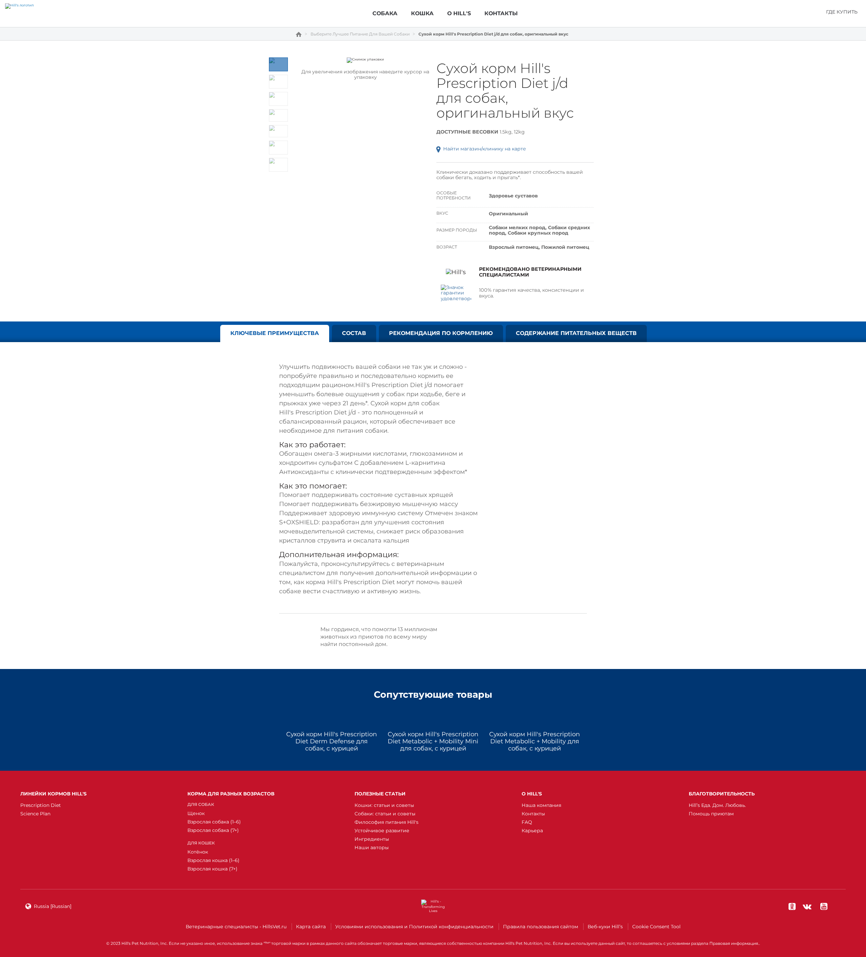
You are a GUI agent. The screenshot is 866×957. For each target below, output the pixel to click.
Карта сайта (311, 927)
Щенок (196, 813)
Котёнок (197, 852)
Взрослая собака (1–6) (214, 822)
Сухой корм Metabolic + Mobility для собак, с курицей (534, 741)
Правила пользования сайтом (540, 927)
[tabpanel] (365, 60)
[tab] (278, 64)
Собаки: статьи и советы (385, 814)
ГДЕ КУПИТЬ (842, 12)
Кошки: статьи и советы (384, 805)
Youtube (823, 906)
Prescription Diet (40, 805)
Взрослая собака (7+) (213, 830)
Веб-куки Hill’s (605, 927)
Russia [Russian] (52, 906)
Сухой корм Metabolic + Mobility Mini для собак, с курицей (433, 741)
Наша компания (541, 805)
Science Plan (35, 814)
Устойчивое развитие (382, 831)
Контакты (533, 814)
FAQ (527, 822)
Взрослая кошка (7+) (212, 869)
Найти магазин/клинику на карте (484, 149)
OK (792, 906)
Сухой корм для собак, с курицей (331, 741)
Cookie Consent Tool (656, 927)
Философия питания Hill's (386, 822)
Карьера (532, 831)
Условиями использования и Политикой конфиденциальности (414, 927)
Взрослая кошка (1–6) (213, 860)
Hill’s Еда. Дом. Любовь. (717, 805)
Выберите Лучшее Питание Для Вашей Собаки (360, 34)
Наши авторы (372, 847)
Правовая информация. (734, 943)
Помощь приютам (711, 814)
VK (807, 906)
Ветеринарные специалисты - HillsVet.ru (236, 927)
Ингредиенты (372, 839)
